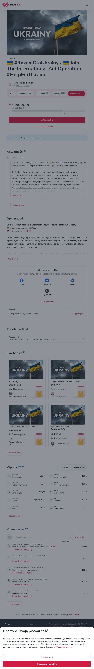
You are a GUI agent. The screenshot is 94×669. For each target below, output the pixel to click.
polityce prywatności (63, 647)
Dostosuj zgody (47, 657)
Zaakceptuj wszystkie (47, 664)
